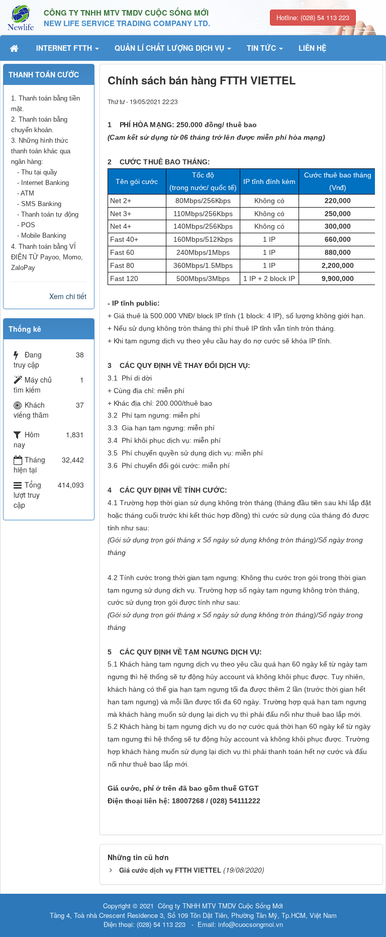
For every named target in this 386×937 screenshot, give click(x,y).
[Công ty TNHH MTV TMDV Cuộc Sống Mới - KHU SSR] (21, 17)
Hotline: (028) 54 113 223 (312, 17)
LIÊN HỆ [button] (312, 48)
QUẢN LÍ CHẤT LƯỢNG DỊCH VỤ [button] (170, 48)
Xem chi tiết (67, 296)
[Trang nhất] (15, 47)
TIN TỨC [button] (262, 48)
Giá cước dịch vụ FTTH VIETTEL (170, 870)
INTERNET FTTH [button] (65, 48)
